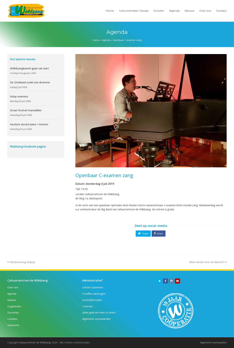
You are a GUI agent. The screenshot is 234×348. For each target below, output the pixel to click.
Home (96, 40)
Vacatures (13, 325)
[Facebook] (165, 280)
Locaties (12, 318)
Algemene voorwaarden (96, 318)
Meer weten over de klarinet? (206, 262)
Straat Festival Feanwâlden (26, 110)
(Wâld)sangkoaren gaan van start (29, 68)
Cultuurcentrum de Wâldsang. (35, 342)
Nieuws (11, 300)
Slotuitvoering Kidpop (22, 262)
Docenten (13, 312)
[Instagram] (171, 280)
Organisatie (14, 306)
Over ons (12, 287)
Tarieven (87, 306)
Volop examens (19, 96)
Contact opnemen (92, 287)
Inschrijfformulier (92, 300)
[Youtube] (177, 280)
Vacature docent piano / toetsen (29, 124)
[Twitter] (159, 280)
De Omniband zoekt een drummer (30, 82)
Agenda (106, 40)
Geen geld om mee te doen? (99, 312)
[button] (143, 233)
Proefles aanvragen (94, 293)
